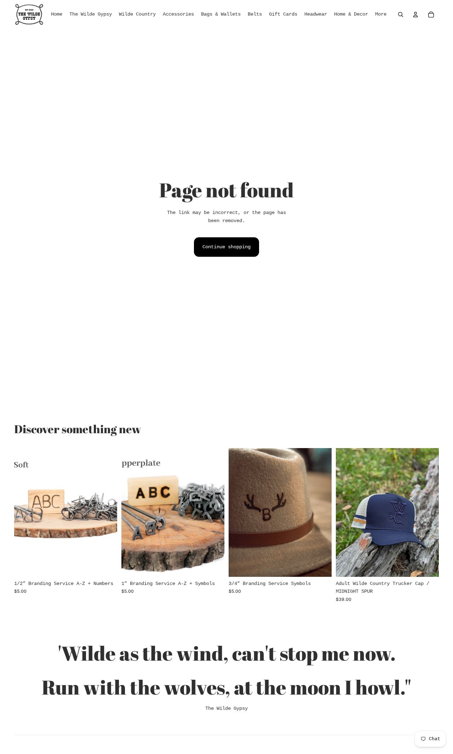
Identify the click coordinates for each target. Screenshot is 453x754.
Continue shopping (226, 247)
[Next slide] (106, 512)
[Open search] (400, 14)
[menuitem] (380, 14)
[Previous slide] (24, 512)
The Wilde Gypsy (226, 708)
